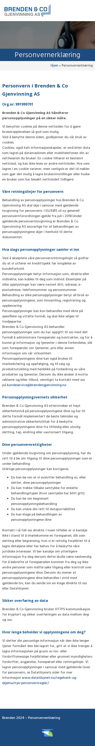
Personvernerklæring (44, 718)
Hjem (54, 65)
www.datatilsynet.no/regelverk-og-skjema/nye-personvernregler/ (39, 680)
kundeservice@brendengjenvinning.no (36, 385)
